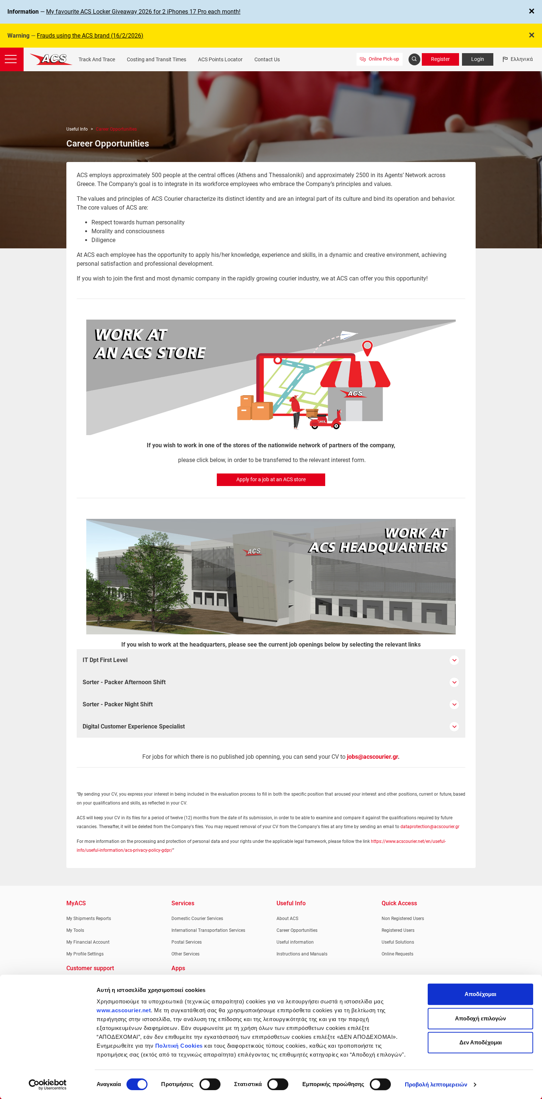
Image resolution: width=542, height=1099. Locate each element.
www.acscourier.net (124, 1010)
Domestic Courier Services (197, 918)
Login (477, 59)
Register (440, 59)
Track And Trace (97, 59)
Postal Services (186, 942)
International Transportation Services (208, 930)
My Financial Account (88, 942)
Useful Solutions (398, 942)
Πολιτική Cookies (179, 1046)
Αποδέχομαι (480, 994)
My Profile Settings (85, 954)
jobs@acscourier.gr (372, 756)
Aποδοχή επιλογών (480, 1018)
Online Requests (397, 954)
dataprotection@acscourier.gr (429, 826)
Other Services (185, 954)
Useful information (295, 942)
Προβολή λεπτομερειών (436, 1084)
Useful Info (77, 129)
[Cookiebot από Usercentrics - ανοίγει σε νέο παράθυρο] (47, 1084)
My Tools (75, 930)
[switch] (209, 1084)
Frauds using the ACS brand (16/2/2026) (90, 35)
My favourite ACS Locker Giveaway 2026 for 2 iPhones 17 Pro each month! (143, 11)
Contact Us (267, 59)
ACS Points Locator (220, 59)
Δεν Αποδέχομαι (480, 1042)
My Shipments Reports (88, 918)
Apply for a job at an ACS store (271, 479)
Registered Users (398, 930)
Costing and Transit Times (156, 59)
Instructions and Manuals (302, 954)
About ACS (287, 918)
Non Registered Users (403, 918)
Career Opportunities (297, 930)
